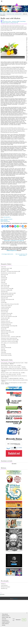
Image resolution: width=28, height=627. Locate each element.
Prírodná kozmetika (5, 323)
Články (2, 281)
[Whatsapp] (18, 225)
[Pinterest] (13, 225)
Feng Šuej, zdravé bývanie (6, 298)
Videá (2, 345)
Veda (2, 344)
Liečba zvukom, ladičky (5, 305)
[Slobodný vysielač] (14, 401)
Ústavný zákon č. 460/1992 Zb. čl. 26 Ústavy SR (14, 240)
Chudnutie (3, 278)
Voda (2, 348)
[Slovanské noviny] (14, 439)
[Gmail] (20, 225)
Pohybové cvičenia (5, 320)
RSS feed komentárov (5, 586)
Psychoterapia (4, 326)
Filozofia (2, 302)
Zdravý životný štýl (14, 22)
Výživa (2, 350)
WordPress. (15, 598)
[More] (25, 225)
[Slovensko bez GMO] (14, 417)
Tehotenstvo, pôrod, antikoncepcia (8, 337)
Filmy (2, 300)
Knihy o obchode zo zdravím (6, 219)
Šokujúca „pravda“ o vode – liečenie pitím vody (10, 372)
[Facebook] (2, 225)
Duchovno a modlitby (5, 289)
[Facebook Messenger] (15, 225)
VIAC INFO (14, 463)
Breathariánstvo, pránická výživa (7, 272)
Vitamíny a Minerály (5, 347)
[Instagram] (10, 225)
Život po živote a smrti (5, 354)
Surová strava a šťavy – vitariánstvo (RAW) (10, 336)
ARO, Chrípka (4, 269)
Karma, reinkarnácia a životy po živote (9, 303)
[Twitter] (5, 225)
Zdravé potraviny (4, 220)
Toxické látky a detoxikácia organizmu (8, 339)
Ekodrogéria (3, 291)
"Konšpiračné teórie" (5, 267)
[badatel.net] (14, 453)
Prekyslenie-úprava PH (5, 322)
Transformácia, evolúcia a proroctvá (8, 340)
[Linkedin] (8, 225)
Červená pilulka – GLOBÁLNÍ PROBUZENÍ (9, 378)
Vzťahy (2, 351)
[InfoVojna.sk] (14, 443)
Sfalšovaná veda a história (6, 331)
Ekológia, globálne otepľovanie (7, 292)
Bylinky (2, 275)
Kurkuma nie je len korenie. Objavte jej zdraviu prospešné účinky (14, 379)
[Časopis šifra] (14, 412)
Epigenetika (3, 297)
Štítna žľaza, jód (4, 334)
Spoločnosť (3, 333)
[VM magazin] (14, 394)
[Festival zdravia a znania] (14, 492)
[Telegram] (23, 225)
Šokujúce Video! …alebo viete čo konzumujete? (11, 366)
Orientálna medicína (5, 314)
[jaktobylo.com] (14, 430)
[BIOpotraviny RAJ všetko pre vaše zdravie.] (14, 472)
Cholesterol (3, 277)
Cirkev (2, 280)
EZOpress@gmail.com (12, 250)
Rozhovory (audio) (5, 330)
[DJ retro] (14, 504)
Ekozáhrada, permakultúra (6, 294)
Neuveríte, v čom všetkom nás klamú (8, 373)
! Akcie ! (2, 266)
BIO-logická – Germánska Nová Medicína (9, 271)
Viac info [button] (14, 619)
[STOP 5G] (14, 447)
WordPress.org (4, 587)
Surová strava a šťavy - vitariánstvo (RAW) (10, 21)
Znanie (3, 5)
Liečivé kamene (4, 308)
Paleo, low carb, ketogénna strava (8, 316)
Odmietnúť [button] (18, 619)
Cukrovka (3, 283)
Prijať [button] (24, 619)
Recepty (2, 328)
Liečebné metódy (4, 306)
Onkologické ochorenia (5, 313)
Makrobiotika (3, 309)
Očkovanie (3, 311)
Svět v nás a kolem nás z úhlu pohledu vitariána (21, 255)
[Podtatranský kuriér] (14, 422)
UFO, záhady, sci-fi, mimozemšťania (8, 342)
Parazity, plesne (4, 317)
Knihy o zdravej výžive (5, 221)
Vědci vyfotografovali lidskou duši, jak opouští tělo (11, 368)
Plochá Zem (3, 319)
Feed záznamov (4, 584)
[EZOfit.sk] (14, 479)
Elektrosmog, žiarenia (5, 295)
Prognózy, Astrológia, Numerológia (8, 325)
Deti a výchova (4, 286)
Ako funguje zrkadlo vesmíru (7, 254)
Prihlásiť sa (3, 583)
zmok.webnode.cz (6, 217)
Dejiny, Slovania (4, 285)
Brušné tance (3, 274)
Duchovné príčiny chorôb (6, 288)
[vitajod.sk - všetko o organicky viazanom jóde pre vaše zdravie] (14, 523)
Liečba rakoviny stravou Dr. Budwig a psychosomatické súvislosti (14, 369)
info (3, 20)
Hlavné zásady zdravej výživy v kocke (8, 365)
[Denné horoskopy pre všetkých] (14, 539)
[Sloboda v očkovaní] (14, 407)
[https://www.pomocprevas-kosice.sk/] (14, 388)
